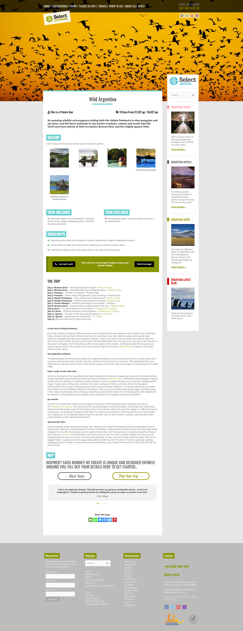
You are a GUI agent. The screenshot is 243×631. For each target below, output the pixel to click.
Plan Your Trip (128, 476)
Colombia (130, 579)
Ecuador (129, 584)
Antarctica (131, 561)
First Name (50, 581)
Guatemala (131, 590)
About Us (90, 583)
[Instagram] (197, 15)
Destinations (92, 574)
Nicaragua (131, 596)
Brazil (128, 573)
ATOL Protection (95, 601)
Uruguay (130, 605)
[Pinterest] (191, 15)
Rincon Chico (113, 298)
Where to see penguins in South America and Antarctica (182, 316)
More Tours (76, 476)
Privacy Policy (190, 597)
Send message (144, 264)
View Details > (178, 207)
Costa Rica (131, 582)
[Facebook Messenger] (100, 520)
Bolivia (129, 570)
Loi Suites (107, 314)
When (88, 577)
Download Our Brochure (99, 585)
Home (88, 571)
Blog (88, 592)
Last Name (50, 590)
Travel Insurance (95, 580)
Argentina (130, 564)
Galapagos (131, 587)
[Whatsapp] (95, 520)
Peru (127, 602)
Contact (89, 595)
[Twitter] (186, 15)
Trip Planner (92, 598)
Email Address (52, 572)
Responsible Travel (96, 604)
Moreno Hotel (105, 287)
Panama (129, 599)
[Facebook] (181, 15)
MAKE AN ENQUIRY (189, 4)
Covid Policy (171, 599)
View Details (177, 149)
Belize (128, 567)
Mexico (129, 593)
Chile (128, 576)
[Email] (90, 520)
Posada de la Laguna (106, 308)
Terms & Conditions (173, 597)
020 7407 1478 (187, 8)
